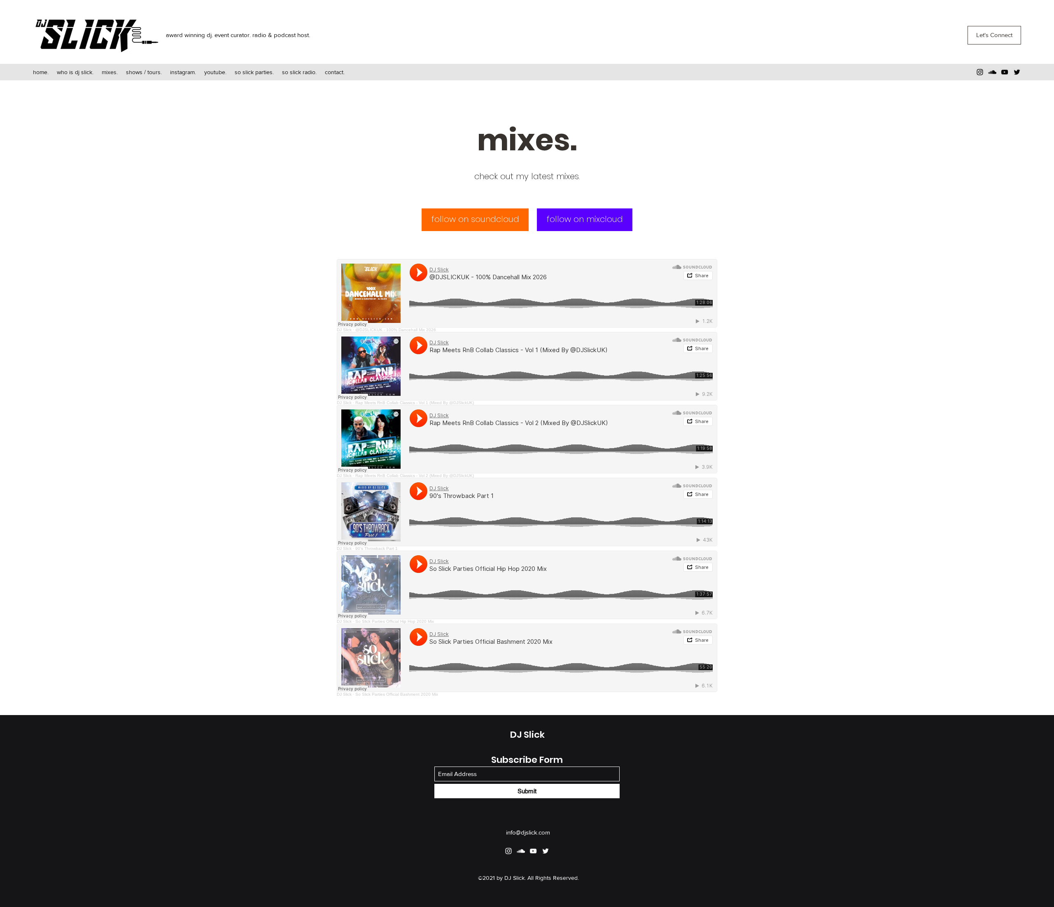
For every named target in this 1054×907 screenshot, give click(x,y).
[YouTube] (1004, 72)
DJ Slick (527, 734)
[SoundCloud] (992, 72)
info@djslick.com (528, 832)
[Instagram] (980, 72)
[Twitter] (1017, 72)
